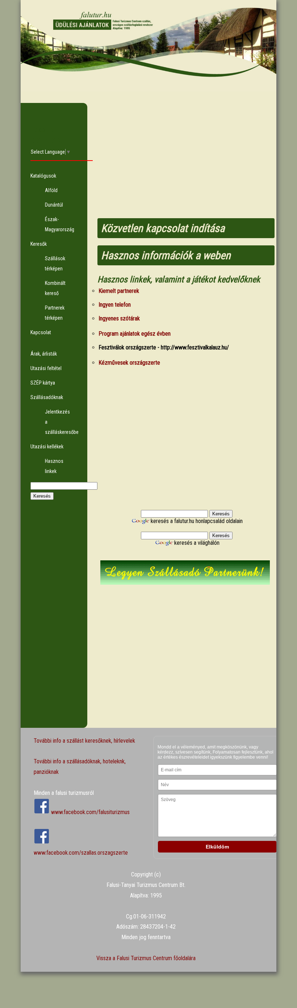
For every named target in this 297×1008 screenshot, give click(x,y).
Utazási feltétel (46, 368)
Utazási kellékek (46, 446)
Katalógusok (43, 176)
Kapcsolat (40, 332)
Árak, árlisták (43, 354)
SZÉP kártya (42, 383)
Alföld (51, 190)
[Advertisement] (54, 619)
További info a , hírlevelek (84, 740)
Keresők (38, 244)
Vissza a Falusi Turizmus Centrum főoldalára (146, 958)
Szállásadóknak (46, 397)
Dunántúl (54, 205)
